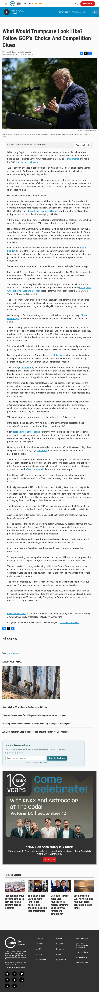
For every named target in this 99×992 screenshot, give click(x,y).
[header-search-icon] (76, 4)
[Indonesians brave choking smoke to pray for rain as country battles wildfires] (15, 886)
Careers (59, 954)
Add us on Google (83, 145)
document (26, 367)
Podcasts (60, 944)
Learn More (49, 859)
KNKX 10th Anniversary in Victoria (49, 847)
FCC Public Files (82, 963)
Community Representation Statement (82, 945)
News (21, 753)
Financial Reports (82, 938)
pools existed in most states (26, 432)
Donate (88, 4)
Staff (38, 949)
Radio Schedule (42, 960)
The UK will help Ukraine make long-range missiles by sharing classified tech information (37, 903)
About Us (39, 938)
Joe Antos (42, 450)
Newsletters (61, 949)
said (9, 171)
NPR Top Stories (15, 653)
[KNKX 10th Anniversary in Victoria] (49, 806)
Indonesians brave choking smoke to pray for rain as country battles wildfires (14, 901)
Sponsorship (61, 960)
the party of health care (27, 162)
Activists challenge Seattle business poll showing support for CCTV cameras (35, 732)
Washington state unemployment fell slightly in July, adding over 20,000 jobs (36, 723)
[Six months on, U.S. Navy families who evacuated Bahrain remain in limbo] (84, 886)
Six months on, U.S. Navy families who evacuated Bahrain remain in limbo (83, 901)
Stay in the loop (57, 758)
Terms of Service (82, 952)
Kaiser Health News (16, 613)
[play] (7, 12)
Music (11, 753)
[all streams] (95, 12)
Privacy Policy (43, 762)
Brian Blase (59, 355)
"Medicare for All (35, 469)
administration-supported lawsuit (42, 211)
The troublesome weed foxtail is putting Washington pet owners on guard (34, 715)
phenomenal (73, 159)
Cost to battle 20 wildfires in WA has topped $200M (24, 707)
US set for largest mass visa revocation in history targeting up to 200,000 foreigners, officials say (60, 904)
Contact (39, 944)
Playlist (59, 938)
